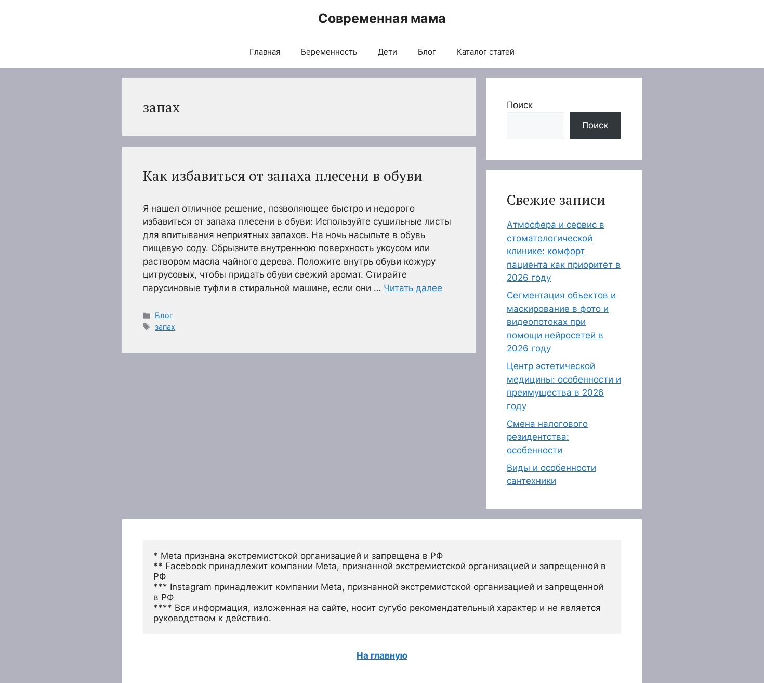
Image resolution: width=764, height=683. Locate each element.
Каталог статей (486, 52)
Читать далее (413, 288)
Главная (264, 52)
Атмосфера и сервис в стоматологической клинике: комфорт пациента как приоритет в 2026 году (564, 251)
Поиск (520, 105)
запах (165, 326)
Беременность (329, 52)
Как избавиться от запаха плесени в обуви (283, 175)
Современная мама (382, 18)
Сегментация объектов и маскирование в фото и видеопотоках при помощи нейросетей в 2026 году (561, 321)
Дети (387, 52)
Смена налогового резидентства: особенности (547, 436)
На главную (382, 655)
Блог (427, 52)
